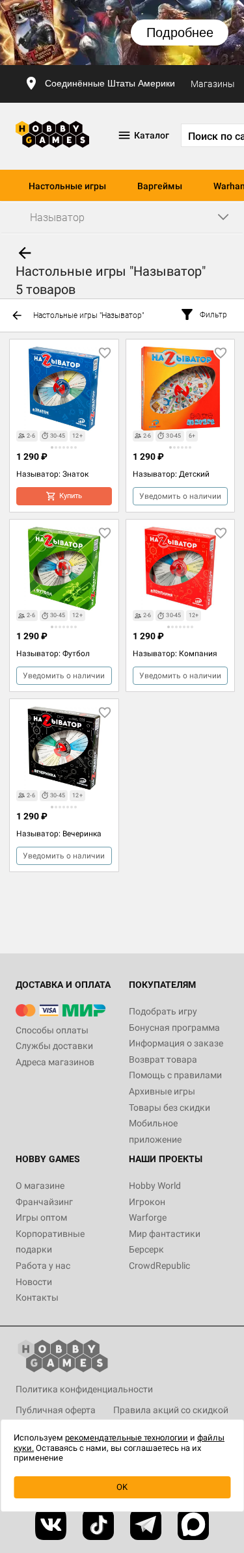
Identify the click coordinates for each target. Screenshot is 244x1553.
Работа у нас (43, 1265)
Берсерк (146, 1249)
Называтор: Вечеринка (59, 833)
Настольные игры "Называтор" (88, 315)
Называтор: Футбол (53, 653)
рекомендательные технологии (126, 1437)
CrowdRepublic (159, 1265)
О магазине (40, 1185)
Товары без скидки (169, 1107)
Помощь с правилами (175, 1075)
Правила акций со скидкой (170, 1410)
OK (122, 1487)
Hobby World (155, 1185)
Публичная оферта (56, 1410)
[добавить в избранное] (105, 353)
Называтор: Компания (175, 653)
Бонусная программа (174, 1027)
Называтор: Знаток (52, 474)
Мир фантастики (164, 1233)
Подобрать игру (163, 1011)
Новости (34, 1282)
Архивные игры (162, 1091)
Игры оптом (41, 1217)
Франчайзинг (44, 1202)
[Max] (193, 1524)
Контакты (37, 1297)
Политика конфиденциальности (84, 1389)
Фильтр (213, 314)
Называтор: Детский (171, 474)
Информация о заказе (176, 1043)
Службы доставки (54, 1046)
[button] (52, 447)
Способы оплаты (52, 1030)
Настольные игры (67, 186)
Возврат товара (163, 1059)
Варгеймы (159, 186)
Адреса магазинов (55, 1062)
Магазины (213, 84)
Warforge (148, 1217)
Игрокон (147, 1202)
